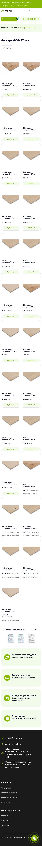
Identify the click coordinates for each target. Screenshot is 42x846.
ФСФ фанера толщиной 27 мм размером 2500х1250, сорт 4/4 (31, 85)
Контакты (5, 802)
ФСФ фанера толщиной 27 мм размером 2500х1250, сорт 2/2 (10, 262)
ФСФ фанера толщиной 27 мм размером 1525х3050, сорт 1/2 (10, 610)
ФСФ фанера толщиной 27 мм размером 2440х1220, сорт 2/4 (10, 173)
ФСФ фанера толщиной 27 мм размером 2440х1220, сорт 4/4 (10, 85)
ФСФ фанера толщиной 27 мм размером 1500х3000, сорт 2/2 (31, 439)
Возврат (5, 820)
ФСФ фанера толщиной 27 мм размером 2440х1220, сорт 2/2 (10, 217)
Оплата (4, 815)
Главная (4, 28)
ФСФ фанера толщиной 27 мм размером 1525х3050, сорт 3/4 (10, 527)
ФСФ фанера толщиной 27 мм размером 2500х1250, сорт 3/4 (31, 129)
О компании (6, 788)
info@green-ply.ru (13, 744)
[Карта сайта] (2, 842)
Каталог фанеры (8, 19)
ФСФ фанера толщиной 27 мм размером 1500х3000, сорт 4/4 (31, 306)
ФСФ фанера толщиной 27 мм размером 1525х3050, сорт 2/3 (10, 569)
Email (12, 6)
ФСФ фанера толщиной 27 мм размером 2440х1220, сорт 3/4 (10, 129)
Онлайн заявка (21, 6)
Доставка (5, 825)
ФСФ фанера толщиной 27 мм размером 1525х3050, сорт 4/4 (31, 486)
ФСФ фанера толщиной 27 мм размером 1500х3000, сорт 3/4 (31, 350)
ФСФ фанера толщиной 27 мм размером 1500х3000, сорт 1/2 (10, 483)
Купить (9, 95)
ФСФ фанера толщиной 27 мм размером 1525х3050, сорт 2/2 (31, 569)
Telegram (4, 6)
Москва (31, 11)
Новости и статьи (9, 793)
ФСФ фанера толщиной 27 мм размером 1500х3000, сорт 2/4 (31, 394)
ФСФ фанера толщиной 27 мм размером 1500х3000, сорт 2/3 (10, 439)
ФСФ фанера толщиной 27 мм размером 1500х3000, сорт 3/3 (10, 394)
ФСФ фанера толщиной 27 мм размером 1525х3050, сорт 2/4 (31, 527)
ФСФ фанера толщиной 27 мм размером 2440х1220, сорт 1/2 (10, 306)
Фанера (14, 28)
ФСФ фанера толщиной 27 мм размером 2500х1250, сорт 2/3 (31, 262)
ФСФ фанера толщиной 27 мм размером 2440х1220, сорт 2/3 (31, 217)
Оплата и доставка (9, 797)
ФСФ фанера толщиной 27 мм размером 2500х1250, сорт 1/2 (10, 350)
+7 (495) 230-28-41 (30, 19)
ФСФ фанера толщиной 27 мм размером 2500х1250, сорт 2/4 (31, 173)
